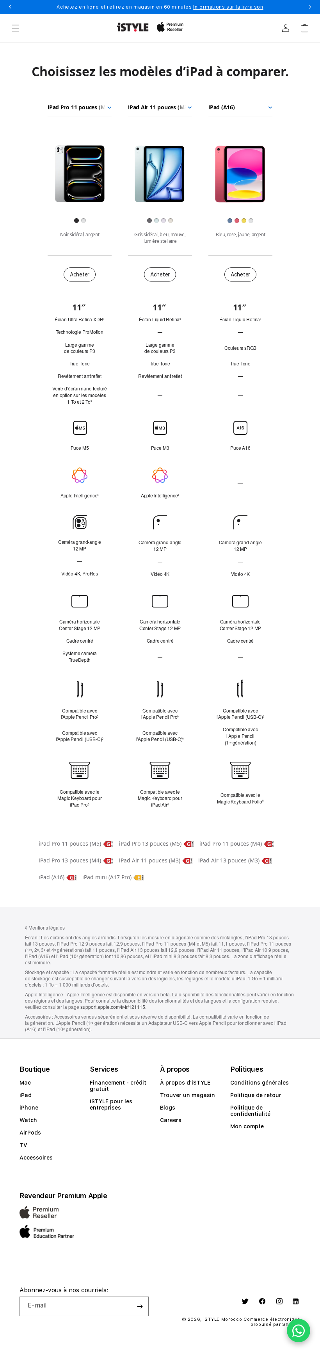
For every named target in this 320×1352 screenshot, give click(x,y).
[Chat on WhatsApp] (298, 1330)
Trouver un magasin (187, 1095)
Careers (170, 1120)
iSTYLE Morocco (222, 1319)
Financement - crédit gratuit (118, 1085)
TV (23, 1145)
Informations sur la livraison (228, 7)
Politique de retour (255, 1095)
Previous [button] (10, 7)
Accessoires (36, 1157)
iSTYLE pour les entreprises (111, 1104)
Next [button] (310, 7)
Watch (28, 1120)
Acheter (79, 274)
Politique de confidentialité (250, 1110)
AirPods (30, 1132)
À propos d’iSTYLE (185, 1082)
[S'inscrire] (139, 1306)
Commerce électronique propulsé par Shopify (272, 1322)
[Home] (133, 27)
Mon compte (247, 1126)
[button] (15, 28)
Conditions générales (259, 1082)
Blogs (167, 1107)
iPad (26, 1095)
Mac (25, 1082)
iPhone (29, 1107)
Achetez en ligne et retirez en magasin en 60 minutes (160, 7)
